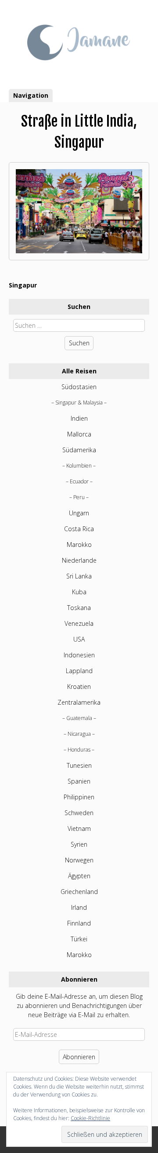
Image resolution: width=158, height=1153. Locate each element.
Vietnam (79, 828)
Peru (79, 497)
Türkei (79, 939)
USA (79, 639)
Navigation (30, 95)
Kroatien (79, 686)
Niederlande (79, 560)
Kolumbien (79, 465)
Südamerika (79, 450)
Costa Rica (79, 529)
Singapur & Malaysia (79, 402)
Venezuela (79, 623)
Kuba (79, 592)
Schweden (79, 813)
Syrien (79, 844)
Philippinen (79, 797)
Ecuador (79, 481)
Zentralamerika (79, 702)
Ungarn (79, 513)
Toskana (79, 607)
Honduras (79, 749)
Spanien (79, 781)
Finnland (79, 923)
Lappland (79, 671)
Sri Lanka (79, 576)
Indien (79, 418)
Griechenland (79, 891)
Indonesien (79, 655)
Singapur (23, 285)
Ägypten (79, 876)
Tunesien (79, 765)
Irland (79, 907)
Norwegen (79, 860)
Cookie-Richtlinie (90, 1118)
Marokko (79, 544)
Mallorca (79, 434)
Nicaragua (79, 734)
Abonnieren (79, 1057)
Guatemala (79, 718)
